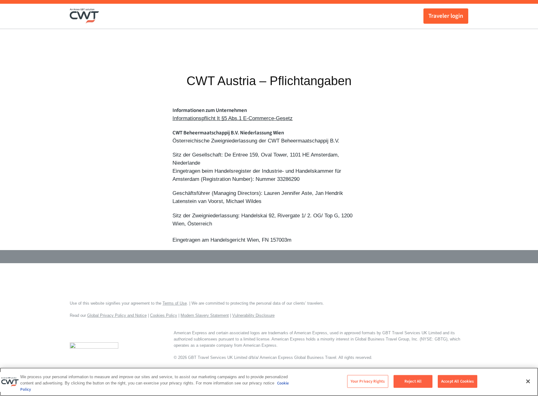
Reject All (413, 381)
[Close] (528, 381)
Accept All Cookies (457, 381)
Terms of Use (175, 303)
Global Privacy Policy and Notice (117, 315)
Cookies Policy (163, 315)
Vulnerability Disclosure (253, 315)
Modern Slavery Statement (205, 315)
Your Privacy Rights (368, 381)
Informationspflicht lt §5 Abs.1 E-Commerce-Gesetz (232, 118)
